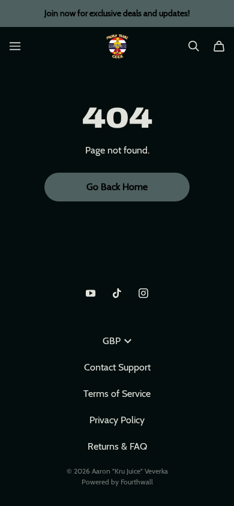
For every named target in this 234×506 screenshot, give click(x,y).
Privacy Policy (117, 420)
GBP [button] (112, 341)
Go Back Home (117, 186)
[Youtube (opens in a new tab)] (90, 293)
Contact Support (117, 367)
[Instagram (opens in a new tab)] (143, 293)
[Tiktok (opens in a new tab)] (117, 293)
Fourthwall (137, 481)
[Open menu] (15, 46)
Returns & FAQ (117, 446)
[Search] (193, 46)
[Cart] (219, 46)
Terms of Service (117, 393)
